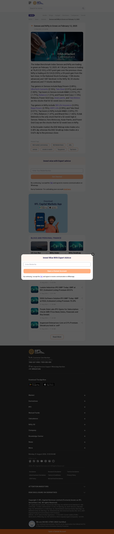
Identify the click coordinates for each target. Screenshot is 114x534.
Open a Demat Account (57, 271)
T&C (41, 276)
